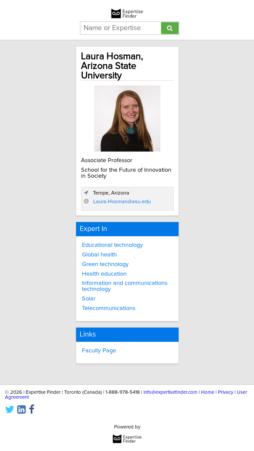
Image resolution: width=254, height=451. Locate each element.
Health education (104, 274)
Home (207, 392)
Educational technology (112, 245)
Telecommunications (108, 308)
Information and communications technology (124, 286)
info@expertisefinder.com (170, 392)
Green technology (105, 264)
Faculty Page (99, 351)
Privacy (225, 392)
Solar (89, 299)
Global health (99, 255)
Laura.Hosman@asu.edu (122, 201)
